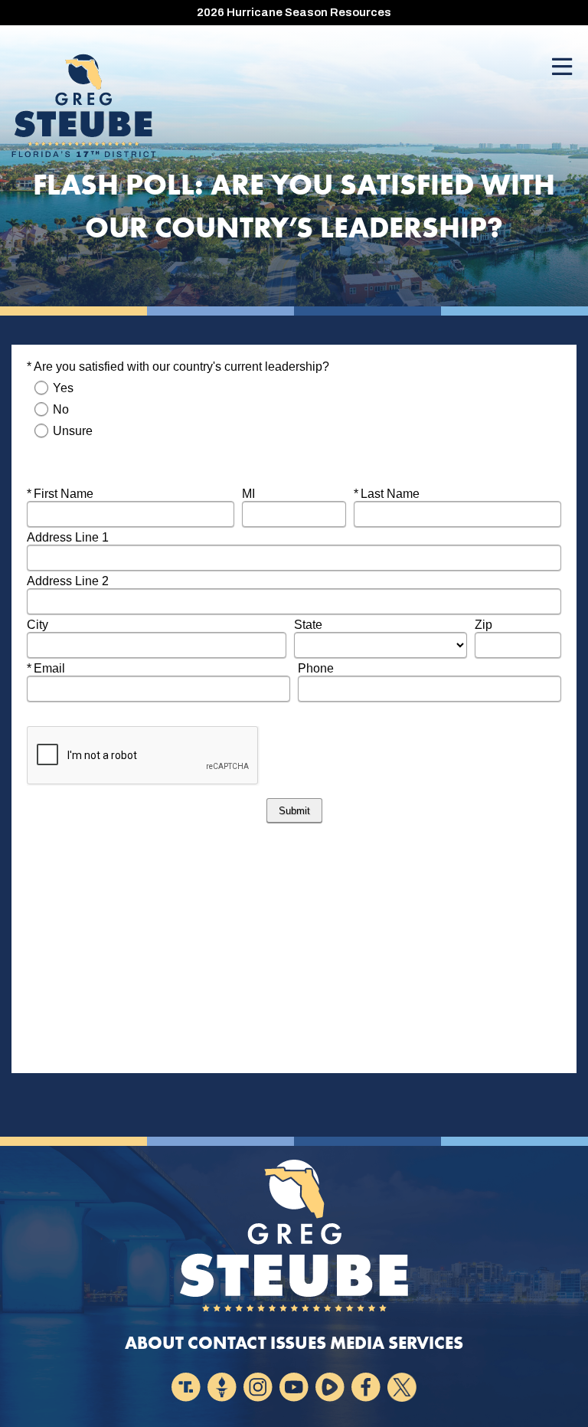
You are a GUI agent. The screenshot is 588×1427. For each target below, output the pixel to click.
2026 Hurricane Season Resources (294, 12)
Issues (298, 1343)
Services (425, 1343)
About (154, 1343)
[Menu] (562, 68)
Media (357, 1343)
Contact (227, 1343)
